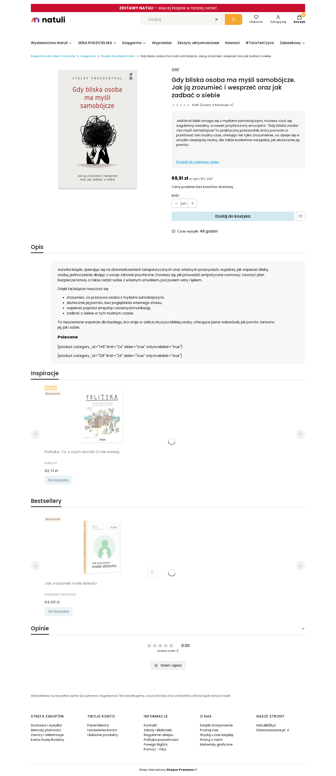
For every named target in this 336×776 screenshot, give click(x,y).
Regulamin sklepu (158, 734)
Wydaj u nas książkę (216, 734)
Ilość (175, 195)
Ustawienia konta (102, 730)
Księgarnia (88, 56)
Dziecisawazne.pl (271, 730)
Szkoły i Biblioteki (158, 730)
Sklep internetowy (166, 770)
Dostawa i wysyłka (46, 725)
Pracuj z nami (211, 739)
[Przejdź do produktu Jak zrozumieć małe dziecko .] (102, 547)
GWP (175, 69)
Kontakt (150, 725)
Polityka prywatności (161, 739)
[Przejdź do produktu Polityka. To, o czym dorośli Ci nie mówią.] (102, 416)
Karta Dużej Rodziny (47, 739)
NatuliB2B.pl (266, 725)
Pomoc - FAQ (155, 749)
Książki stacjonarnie (216, 725)
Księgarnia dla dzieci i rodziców (53, 56)
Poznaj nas (209, 730)
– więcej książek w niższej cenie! (168, 8)
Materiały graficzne (216, 744)
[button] (233, 19)
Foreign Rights (156, 744)
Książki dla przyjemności (118, 56)
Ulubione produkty (102, 734)
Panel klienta (98, 725)
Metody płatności (46, 730)
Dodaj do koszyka (232, 216)
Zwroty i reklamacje (47, 734)
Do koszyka (58, 480)
